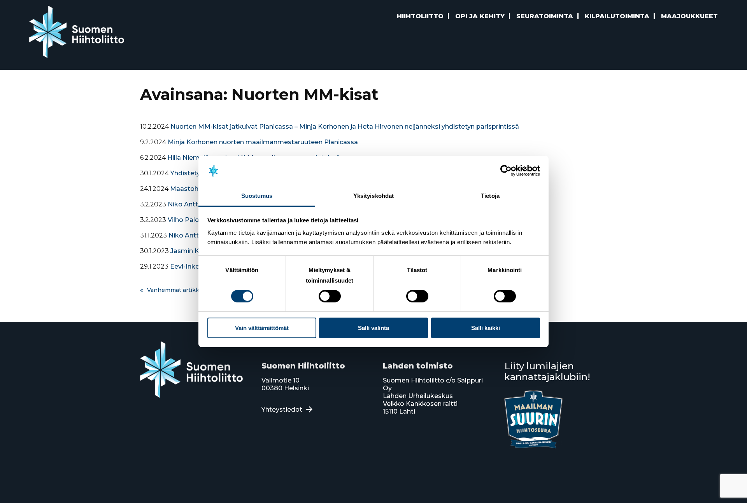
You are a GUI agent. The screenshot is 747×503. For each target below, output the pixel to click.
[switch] (330, 296)
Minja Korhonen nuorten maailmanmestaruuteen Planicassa (263, 142)
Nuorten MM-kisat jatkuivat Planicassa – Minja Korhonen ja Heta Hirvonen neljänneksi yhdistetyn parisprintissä (344, 126)
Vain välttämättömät (262, 328)
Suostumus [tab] (257, 195)
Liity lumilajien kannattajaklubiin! (547, 371)
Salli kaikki (485, 328)
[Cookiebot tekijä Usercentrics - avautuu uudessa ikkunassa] (506, 170)
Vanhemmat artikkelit (177, 289)
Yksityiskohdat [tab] (373, 195)
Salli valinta (373, 328)
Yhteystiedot (281, 409)
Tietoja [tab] (490, 195)
